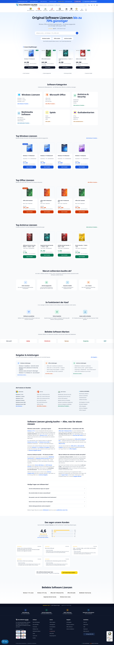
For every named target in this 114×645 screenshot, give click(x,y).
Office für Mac (40, 404)
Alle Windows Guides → (22, 375)
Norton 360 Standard (62, 398)
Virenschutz (35, 626)
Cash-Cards (35, 635)
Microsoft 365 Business (42, 402)
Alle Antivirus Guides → (78, 373)
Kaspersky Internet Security (64, 396)
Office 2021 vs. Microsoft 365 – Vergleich (56, 367)
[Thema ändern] (89, 5)
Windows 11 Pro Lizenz (28, 592)
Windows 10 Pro (19, 398)
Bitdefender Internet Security (64, 394)
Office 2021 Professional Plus (43, 394)
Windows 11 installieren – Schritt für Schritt (29, 366)
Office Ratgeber (82, 406)
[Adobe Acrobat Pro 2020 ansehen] (83, 59)
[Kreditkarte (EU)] (23, 637)
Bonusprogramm (53, 635)
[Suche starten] (77, 33)
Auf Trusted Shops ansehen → (43, 537)
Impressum (85, 629)
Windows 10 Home (20, 400)
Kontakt (51, 629)
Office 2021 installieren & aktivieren (55, 366)
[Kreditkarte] (23, 631)
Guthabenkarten (82, 397)
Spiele (34, 633)
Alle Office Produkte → (93, 182)
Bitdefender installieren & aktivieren (83, 366)
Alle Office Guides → (49, 373)
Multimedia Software (83, 393)
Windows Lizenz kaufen (33, 428)
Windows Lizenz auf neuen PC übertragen (28, 370)
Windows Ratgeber (83, 404)
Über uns (85, 622)
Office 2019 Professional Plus (43, 398)
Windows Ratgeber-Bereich (35, 450)
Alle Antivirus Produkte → (92, 227)
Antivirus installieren (70, 629)
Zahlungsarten (52, 624)
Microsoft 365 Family (41, 400)
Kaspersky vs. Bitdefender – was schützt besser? (85, 369)
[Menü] (112, 632)
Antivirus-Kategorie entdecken (65, 404)
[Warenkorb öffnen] (97, 5)
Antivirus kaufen (68, 38)
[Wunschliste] (94, 5)
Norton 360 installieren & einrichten (83, 371)
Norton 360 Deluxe (39, 465)
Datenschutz (85, 624)
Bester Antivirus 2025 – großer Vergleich (84, 367)
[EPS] (18, 637)
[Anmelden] (92, 5)
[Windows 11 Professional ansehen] (31, 59)
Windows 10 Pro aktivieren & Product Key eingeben (28, 368)
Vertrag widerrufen (90, 634)
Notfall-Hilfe (52, 631)
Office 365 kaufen (71, 592)
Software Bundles (83, 399)
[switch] (109, 640)
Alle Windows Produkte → (92, 138)
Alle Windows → (19, 406)
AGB (84, 626)
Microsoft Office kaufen (65, 428)
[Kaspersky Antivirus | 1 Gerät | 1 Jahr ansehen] (66, 59)
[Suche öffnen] (85, 5)
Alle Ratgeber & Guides (84, 402)
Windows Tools (35, 629)
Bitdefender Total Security (85, 592)
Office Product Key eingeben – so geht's (55, 369)
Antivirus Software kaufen (34, 454)
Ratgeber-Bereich (77, 476)
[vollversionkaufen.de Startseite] (22, 620)
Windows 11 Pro (19, 394)
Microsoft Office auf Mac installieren (55, 371)
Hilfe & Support (82, 410)
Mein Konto (52, 633)
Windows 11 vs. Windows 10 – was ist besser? (29, 372)
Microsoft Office (36, 624)
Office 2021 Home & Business (43, 396)
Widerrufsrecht (86, 631)
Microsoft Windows (36, 622)
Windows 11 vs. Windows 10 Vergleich (40, 447)
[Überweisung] (18, 634)
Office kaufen (57, 38)
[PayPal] (18, 631)
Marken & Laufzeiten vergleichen (65, 402)
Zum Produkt (30, 167)
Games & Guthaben (83, 395)
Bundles (34, 637)
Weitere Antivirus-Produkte (64, 400)
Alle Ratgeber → (94, 357)
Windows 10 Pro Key (42, 592)
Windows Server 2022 (21, 402)
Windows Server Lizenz (65, 597)
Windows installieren (70, 624)
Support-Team (64, 474)
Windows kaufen (46, 38)
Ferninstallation (52, 626)
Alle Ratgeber (68, 622)
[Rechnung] (23, 634)
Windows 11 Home (20, 396)
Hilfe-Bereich (46, 510)
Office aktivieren (69, 626)
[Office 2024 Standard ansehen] (48, 59)
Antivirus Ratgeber (83, 408)
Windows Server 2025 (21, 404)
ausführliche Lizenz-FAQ (61, 510)
